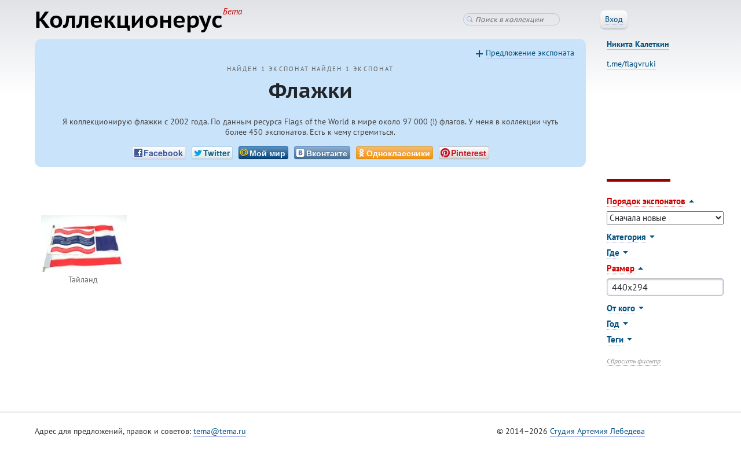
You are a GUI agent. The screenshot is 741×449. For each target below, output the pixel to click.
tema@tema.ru (219, 431)
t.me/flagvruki (631, 63)
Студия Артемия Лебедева (597, 431)
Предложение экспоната (530, 52)
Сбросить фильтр (634, 360)
